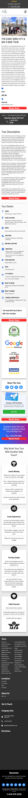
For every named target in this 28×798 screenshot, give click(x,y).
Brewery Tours (5, 656)
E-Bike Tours (4, 646)
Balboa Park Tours (6, 652)
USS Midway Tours (19, 660)
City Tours (3, 642)
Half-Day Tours (5, 665)
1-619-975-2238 (15, 436)
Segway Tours (4, 650)
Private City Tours (5, 644)
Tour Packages (18, 654)
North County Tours (6, 673)
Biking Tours (4, 654)
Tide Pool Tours (18, 652)
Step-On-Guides (18, 650)
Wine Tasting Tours (19, 665)
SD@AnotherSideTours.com (10, 725)
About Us (4, 696)
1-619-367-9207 (17, 253)
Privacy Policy (14, 788)
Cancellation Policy (6, 788)
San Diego (4, 681)
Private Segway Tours (20, 642)
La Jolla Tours (4, 669)
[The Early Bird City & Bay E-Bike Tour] (14, 26)
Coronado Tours (5, 658)
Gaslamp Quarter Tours (7, 662)
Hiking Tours (4, 667)
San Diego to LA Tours (20, 644)
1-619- (10, 794)
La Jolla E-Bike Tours (6, 648)
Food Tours (4, 660)
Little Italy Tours (5, 671)
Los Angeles (10, 4)
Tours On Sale (18, 658)
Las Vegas (15, 4)
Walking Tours (18, 662)
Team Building (18, 656)
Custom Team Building (20, 667)
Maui (19, 4)
